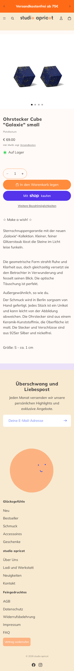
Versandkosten (28, 145)
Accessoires (12, 534)
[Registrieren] (65, 421)
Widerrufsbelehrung (19, 617)
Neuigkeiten (12, 575)
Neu (6, 510)
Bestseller (10, 518)
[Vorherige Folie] (4, 6)
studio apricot (41, 656)
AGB (6, 601)
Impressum (12, 624)
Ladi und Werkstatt (18, 567)
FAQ (6, 632)
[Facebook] (33, 665)
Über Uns (10, 560)
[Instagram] (40, 665)
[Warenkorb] (69, 18)
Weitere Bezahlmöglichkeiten (37, 206)
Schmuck (10, 526)
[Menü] (4, 18)
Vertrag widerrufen (17, 641)
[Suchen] (12, 18)
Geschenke (11, 541)
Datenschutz (13, 609)
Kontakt (9, 583)
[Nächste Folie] (70, 6)
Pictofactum (10, 131)
